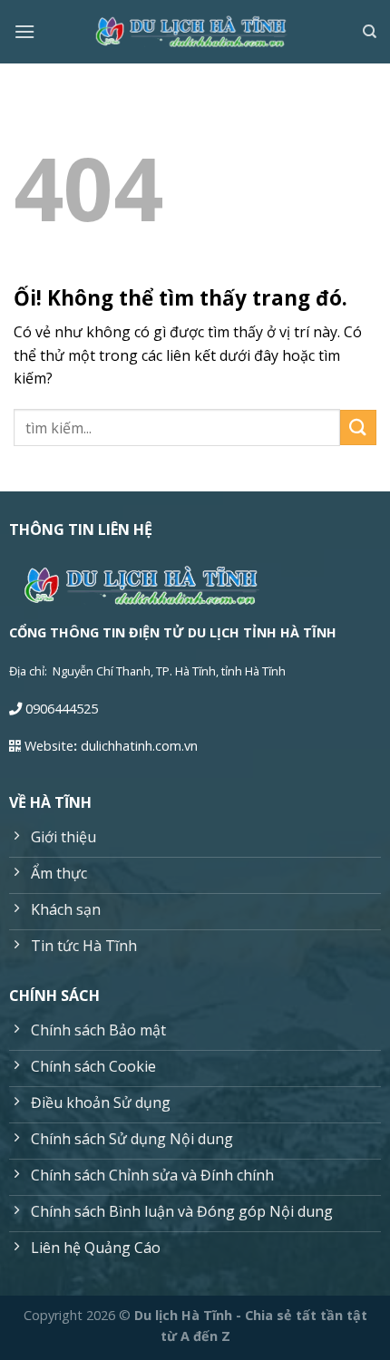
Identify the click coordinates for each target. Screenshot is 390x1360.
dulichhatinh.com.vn (139, 745)
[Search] (369, 32)
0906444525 (61, 708)
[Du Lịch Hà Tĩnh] (195, 32)
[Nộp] (358, 427)
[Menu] (24, 31)
